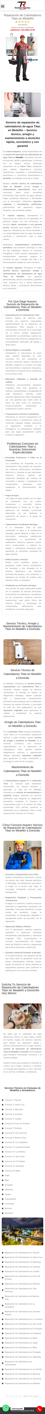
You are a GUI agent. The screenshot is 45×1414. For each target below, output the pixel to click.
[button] (2, 6)
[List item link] (22, 1252)
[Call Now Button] (39, 1409)
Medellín (19, 157)
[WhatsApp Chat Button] (5, 1408)
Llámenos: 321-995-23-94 (22, 30)
